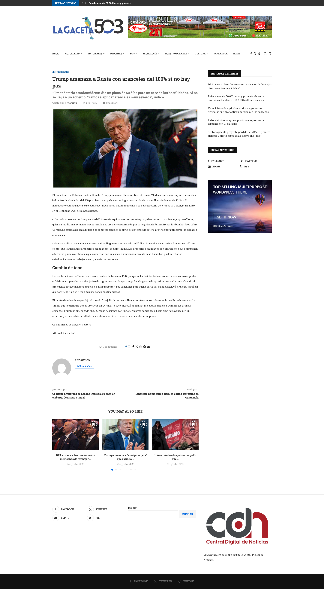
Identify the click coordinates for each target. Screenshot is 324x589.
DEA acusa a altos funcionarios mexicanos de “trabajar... (75, 457)
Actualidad (72, 53)
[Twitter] (255, 53)
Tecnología (150, 53)
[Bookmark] (270, 53)
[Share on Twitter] (136, 346)
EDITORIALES (95, 53)
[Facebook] (251, 53)
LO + (132, 53)
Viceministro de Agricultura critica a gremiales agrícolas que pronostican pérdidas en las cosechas (238, 110)
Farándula (221, 53)
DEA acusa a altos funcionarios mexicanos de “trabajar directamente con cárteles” (240, 86)
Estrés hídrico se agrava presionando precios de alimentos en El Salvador (236, 122)
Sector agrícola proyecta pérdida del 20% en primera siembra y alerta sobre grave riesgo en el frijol (239, 133)
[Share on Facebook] (133, 346)
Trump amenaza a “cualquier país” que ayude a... (125, 457)
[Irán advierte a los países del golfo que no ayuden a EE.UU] (175, 434)
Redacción (71, 103)
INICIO (55, 53)
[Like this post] (129, 346)
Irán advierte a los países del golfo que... (175, 457)
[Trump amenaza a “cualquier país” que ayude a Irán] (125, 434)
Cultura (200, 53)
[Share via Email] (148, 346)
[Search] (265, 53)
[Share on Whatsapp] (141, 346)
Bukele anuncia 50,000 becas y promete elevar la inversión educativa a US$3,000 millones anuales (236, 98)
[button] (82, 3)
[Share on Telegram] (144, 346)
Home (236, 53)
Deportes (116, 53)
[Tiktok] (259, 53)
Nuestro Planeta (176, 53)
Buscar (132, 507)
